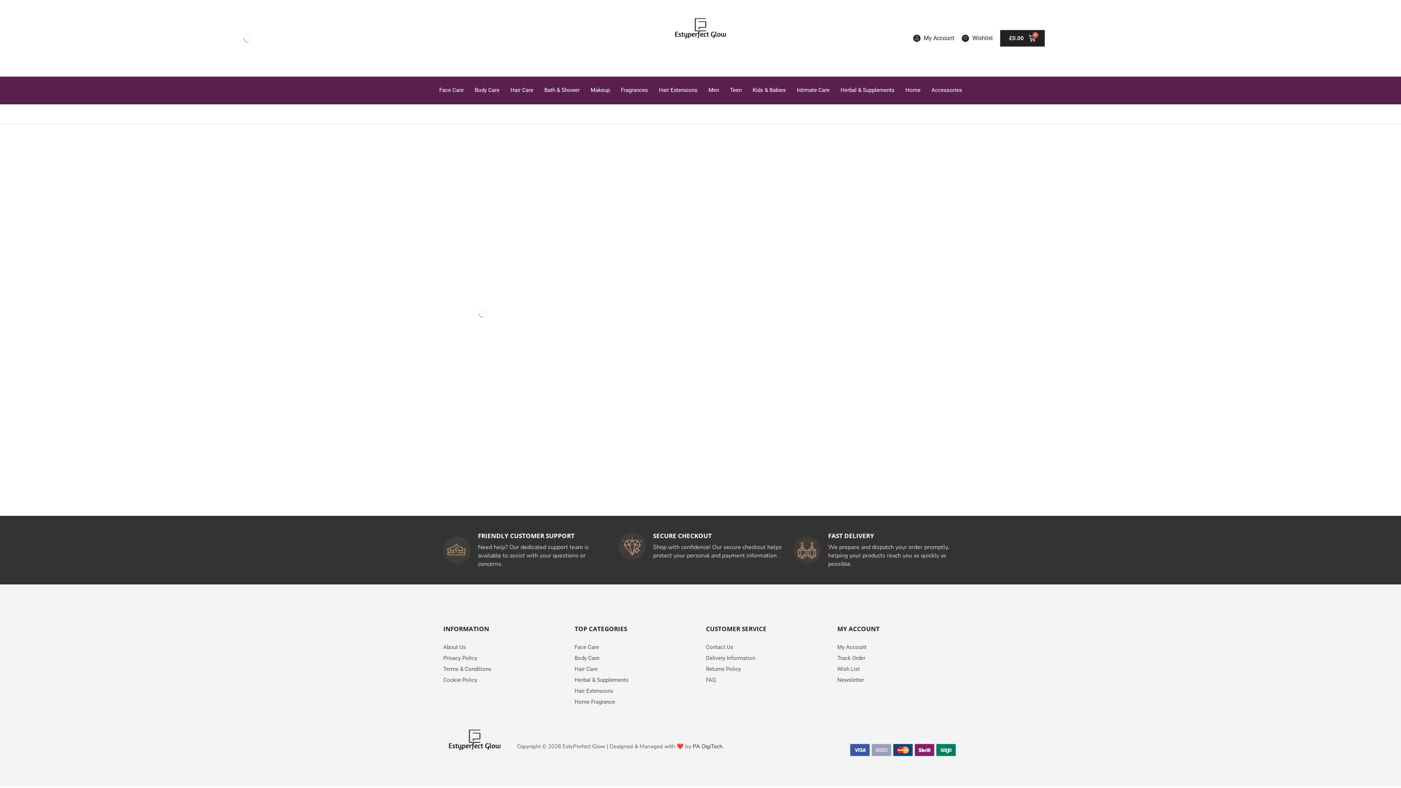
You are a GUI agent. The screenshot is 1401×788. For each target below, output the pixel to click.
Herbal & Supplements (868, 90)
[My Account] (917, 38)
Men (714, 90)
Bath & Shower (562, 90)
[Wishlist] (965, 38)
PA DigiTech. (708, 746)
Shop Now (482, 468)
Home (913, 90)
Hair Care (521, 90)
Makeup (600, 90)
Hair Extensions (678, 90)
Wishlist (982, 38)
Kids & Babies (769, 90)
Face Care (451, 90)
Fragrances (634, 90)
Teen (736, 90)
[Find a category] (510, 160)
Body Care (487, 90)
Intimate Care (813, 90)
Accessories (946, 90)
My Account (939, 38)
